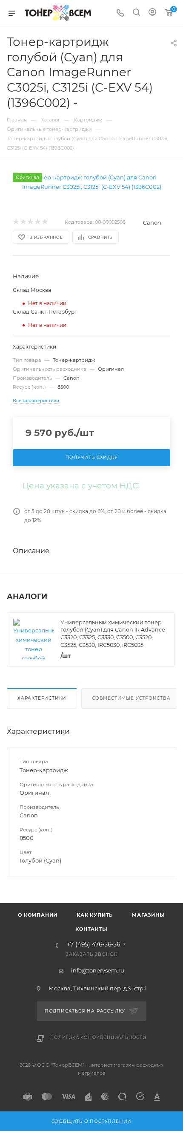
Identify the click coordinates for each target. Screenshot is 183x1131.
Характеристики (41, 698)
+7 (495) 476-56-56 (93, 945)
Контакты (91, 929)
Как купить (95, 915)
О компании (37, 915)
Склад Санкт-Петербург (45, 312)
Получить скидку (92, 457)
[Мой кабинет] (152, 13)
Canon (152, 222)
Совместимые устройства (131, 698)
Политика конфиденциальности (98, 1037)
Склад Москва (32, 290)
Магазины (148, 915)
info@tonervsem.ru (97, 970)
